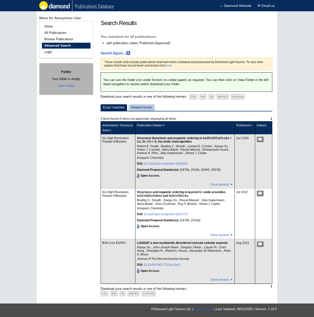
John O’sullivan (165, 204)
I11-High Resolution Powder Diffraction (115, 139)
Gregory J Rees (191, 247)
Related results (141, 107)
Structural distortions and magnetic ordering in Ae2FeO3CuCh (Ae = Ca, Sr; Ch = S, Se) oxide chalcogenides (184, 139)
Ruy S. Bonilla (187, 204)
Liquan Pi (210, 247)
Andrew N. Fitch (148, 153)
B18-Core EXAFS (114, 243)
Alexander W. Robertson (205, 250)
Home (48, 26)
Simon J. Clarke (196, 153)
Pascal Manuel (190, 149)
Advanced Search (57, 45)
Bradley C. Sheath (173, 146)
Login (48, 52)
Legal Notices (203, 309)
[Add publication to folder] (260, 139)
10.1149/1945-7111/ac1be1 (162, 264)
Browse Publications (58, 39)
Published (243, 125)
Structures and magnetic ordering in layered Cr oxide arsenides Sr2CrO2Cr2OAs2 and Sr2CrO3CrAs (181, 193)
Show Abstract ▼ (221, 184)
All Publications (55, 33)
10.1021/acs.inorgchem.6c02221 (166, 163)
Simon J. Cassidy (149, 149)
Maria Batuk (170, 149)
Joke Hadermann (172, 153)
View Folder (66, 86)
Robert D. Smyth (148, 146)
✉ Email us (266, 6)
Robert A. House (176, 250)
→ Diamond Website (235, 6)
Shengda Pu (155, 250)
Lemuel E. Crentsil (200, 146)
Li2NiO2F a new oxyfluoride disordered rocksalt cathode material (182, 243)
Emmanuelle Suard (215, 149)
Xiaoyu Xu (221, 146)
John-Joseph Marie (166, 247)
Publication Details (149, 125)
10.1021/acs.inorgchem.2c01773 (166, 214)
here (169, 65)
